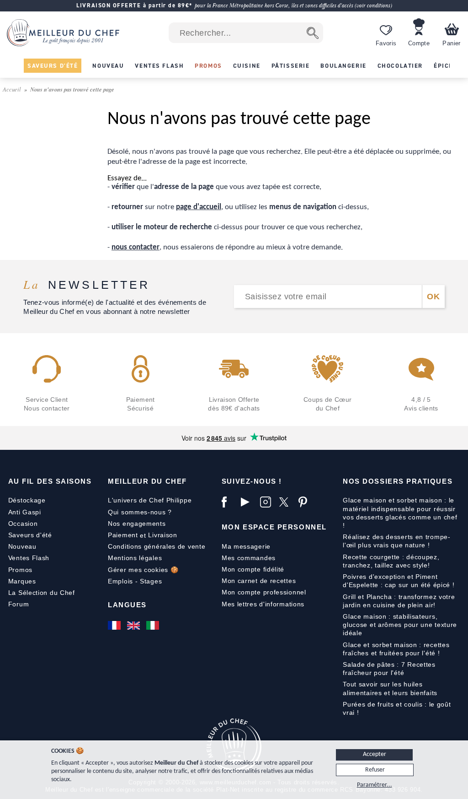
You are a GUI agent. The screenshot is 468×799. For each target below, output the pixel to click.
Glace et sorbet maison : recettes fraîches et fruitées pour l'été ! (396, 649)
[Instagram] (267, 502)
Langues (127, 605)
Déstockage (27, 500)
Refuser (375, 770)
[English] (134, 625)
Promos (20, 569)
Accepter (374, 754)
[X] (286, 502)
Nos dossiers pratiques (397, 481)
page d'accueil (198, 207)
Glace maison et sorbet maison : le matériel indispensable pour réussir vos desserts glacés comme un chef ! (400, 513)
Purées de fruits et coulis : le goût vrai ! (397, 708)
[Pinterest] (305, 502)
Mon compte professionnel (264, 592)
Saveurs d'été (30, 535)
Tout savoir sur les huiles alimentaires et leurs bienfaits (390, 688)
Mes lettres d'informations (263, 604)
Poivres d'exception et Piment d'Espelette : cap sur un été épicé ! (398, 580)
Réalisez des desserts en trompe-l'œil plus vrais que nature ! (396, 541)
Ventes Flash (28, 557)
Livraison (162, 535)
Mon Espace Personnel (274, 527)
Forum (18, 604)
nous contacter (136, 247)
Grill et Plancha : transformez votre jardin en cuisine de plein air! (399, 601)
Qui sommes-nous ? (140, 512)
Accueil (12, 89)
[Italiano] (153, 625)
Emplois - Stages (135, 581)
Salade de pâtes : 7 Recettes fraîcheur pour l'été (389, 668)
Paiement (123, 535)
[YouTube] (248, 502)
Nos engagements (137, 523)
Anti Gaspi (24, 512)
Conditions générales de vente (156, 546)
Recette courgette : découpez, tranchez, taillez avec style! (391, 561)
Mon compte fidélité (253, 569)
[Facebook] (229, 502)
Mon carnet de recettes (259, 580)
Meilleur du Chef (147, 481)
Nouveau (22, 546)
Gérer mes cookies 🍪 (143, 569)
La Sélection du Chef (41, 592)
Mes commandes (249, 557)
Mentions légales (135, 557)
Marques (22, 581)
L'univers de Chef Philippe (149, 500)
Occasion (23, 523)
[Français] (115, 625)
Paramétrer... (374, 785)
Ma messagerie (246, 546)
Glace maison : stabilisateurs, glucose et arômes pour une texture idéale (400, 625)
